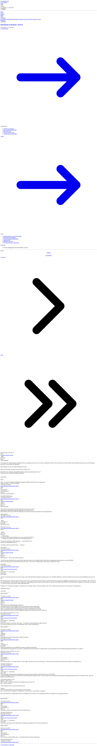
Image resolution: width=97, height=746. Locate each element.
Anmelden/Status (10, 19)
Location (25, 19)
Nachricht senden (15, 486)
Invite (2, 355)
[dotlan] (48, 252)
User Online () (4, 2)
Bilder (2, 15)
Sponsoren (35, 19)
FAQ (31, 19)
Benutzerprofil (7, 486)
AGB (28, 19)
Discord (2, 14)
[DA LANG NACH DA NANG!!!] (9, 569)
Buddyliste (3, 245)
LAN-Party (3, 18)
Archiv (39, 19)
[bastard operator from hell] (7, 455)
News (2, 11)
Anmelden (3, 9)
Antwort (2, 486)
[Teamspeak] (48, 255)
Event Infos (3, 19)
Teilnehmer (16, 19)
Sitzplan (21, 19)
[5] (1, 488)
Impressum (3, 20)
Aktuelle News (4, 126)
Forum (2, 13)
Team (2, 16)
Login (2, 3)
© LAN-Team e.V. (5, 744)
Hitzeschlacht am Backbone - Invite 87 (12, 24)
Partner (2, 250)
